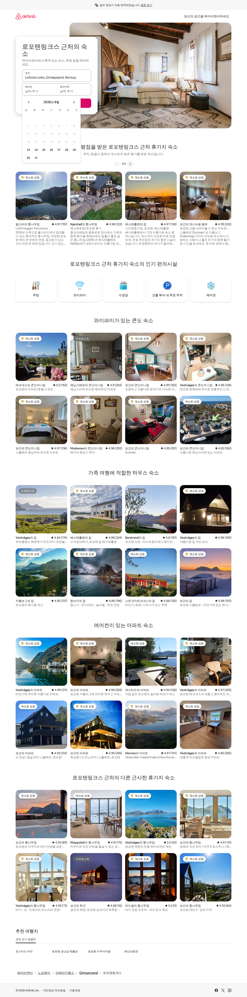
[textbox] (39, 91)
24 (36, 150)
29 (74, 150)
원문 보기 (146, 5)
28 (66, 150)
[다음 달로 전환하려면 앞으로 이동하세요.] (74, 102)
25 (43, 150)
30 (28, 158)
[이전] (117, 164)
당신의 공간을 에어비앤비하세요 (206, 16)
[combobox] (56, 77)
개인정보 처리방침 (54, 990)
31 (36, 158)
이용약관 (74, 990)
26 (51, 150)
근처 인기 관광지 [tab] (26, 939)
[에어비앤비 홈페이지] (26, 16)
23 (28, 150)
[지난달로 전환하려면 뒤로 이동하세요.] (29, 102)
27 (59, 150)
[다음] (130, 164)
